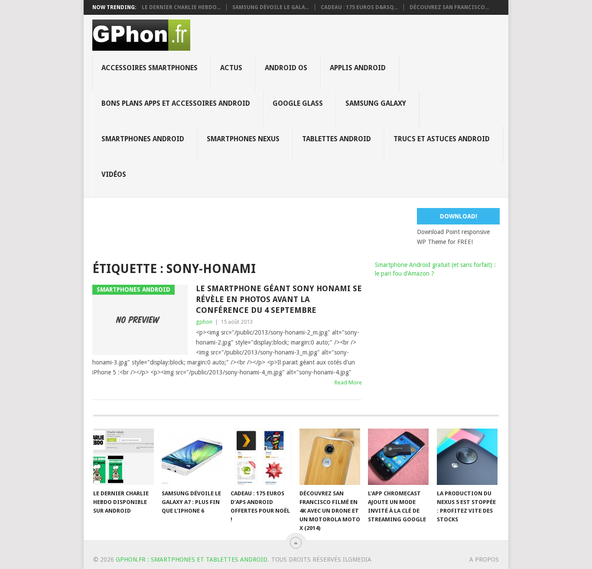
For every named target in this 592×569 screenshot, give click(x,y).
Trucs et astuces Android (442, 139)
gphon (204, 322)
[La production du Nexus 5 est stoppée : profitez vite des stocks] (467, 457)
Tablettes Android (336, 139)
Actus (231, 68)
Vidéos (113, 174)
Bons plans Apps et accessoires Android (175, 103)
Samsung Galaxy (375, 103)
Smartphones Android (142, 139)
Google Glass (298, 103)
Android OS (286, 68)
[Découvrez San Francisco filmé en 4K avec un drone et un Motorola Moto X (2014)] (329, 457)
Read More (348, 382)
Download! (458, 216)
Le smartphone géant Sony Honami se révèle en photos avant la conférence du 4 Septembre (279, 299)
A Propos (484, 559)
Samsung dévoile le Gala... (270, 7)
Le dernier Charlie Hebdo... (181, 7)
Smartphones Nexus (243, 139)
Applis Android (358, 68)
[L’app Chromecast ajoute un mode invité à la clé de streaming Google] (398, 457)
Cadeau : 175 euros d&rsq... (359, 7)
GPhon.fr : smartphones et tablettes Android (191, 559)
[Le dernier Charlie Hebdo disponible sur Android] (123, 457)
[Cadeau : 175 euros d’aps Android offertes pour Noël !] (261, 457)
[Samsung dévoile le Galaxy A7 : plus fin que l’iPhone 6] (192, 457)
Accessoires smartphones (149, 68)
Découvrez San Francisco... (449, 7)
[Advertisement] (302, 227)
